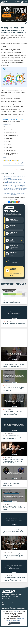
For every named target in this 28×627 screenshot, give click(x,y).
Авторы (10, 596)
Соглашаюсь (14, 623)
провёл (3, 94)
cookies (15, 607)
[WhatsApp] (13, 202)
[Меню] (26, 2)
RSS (3, 594)
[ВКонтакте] (9, 202)
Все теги (7, 594)
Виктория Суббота (22, 168)
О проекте (4, 596)
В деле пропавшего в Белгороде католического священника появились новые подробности (15, 189)
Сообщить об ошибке (16, 594)
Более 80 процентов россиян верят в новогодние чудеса (13, 180)
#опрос (13, 193)
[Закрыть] (26, 23)
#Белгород (6, 193)
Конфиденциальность (7, 601)
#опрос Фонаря (20, 193)
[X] (11, 202)
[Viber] (19, 202)
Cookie (16, 611)
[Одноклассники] (17, 202)
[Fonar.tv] (4, 1)
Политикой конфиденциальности (15, 619)
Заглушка (15, 596)
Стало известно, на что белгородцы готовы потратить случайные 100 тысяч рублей (14, 186)
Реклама (10, 599)
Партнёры (4, 599)
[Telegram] (15, 202)
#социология (14, 194)
